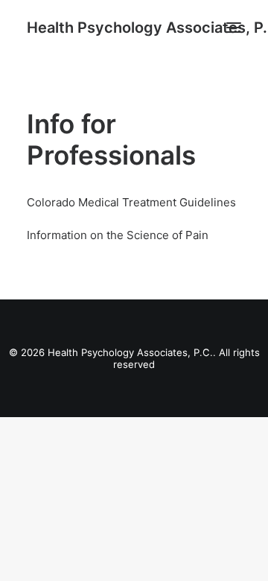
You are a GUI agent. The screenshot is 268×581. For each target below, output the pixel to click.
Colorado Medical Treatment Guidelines (131, 202)
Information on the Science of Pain (117, 235)
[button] (234, 27)
